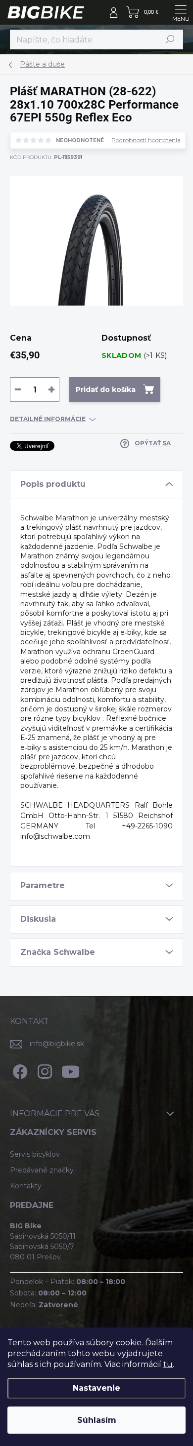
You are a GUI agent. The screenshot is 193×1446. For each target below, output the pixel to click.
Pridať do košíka (106, 389)
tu (168, 1364)
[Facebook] (18, 1070)
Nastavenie (96, 1388)
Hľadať (170, 39)
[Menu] (180, 12)
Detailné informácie (48, 419)
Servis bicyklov (35, 1154)
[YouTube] (70, 1070)
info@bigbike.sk (57, 1043)
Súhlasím (96, 1420)
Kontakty (26, 1185)
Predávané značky (42, 1170)
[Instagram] (43, 1070)
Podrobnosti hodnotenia (146, 140)
